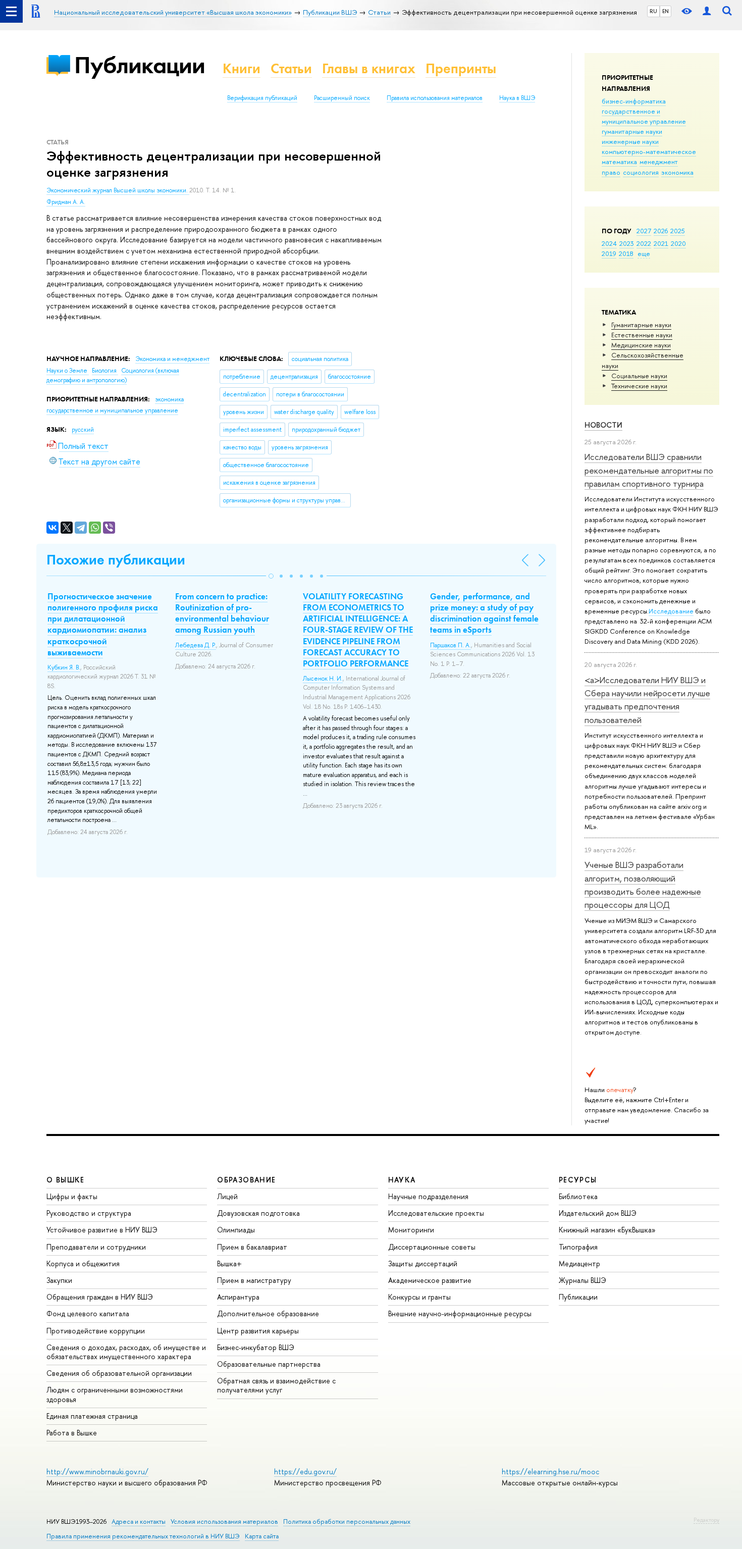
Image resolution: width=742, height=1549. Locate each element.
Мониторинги (411, 1229)
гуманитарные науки (632, 131)
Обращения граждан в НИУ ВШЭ (99, 1297)
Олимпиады (236, 1229)
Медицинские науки (641, 344)
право (611, 172)
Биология (105, 371)
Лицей (227, 1196)
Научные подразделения (428, 1196)
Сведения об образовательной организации (119, 1373)
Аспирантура (238, 1297)
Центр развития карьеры (258, 1330)
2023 (626, 243)
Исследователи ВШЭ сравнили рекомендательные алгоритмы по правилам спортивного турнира (649, 470)
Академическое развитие (429, 1280)
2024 (609, 243)
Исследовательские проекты (436, 1213)
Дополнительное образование (268, 1313)
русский (83, 430)
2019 (609, 253)
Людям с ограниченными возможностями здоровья (114, 1394)
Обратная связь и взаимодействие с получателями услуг (276, 1385)
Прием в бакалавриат (252, 1247)
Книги (241, 68)
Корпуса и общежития (83, 1263)
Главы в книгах (368, 68)
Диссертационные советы (431, 1247)
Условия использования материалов (224, 1521)
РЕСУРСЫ (578, 1179)
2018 (626, 253)
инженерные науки (630, 141)
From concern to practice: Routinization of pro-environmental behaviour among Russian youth (222, 613)
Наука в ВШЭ (517, 98)
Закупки (59, 1280)
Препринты (461, 68)
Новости (603, 425)
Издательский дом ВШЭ (598, 1213)
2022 (644, 243)
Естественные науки (641, 334)
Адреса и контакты (139, 1521)
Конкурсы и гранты (419, 1297)
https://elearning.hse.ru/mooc (550, 1471)
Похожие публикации (115, 560)
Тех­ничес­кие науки (639, 385)
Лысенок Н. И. (323, 679)
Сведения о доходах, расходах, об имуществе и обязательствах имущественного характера (126, 1352)
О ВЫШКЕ (65, 1179)
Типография (578, 1247)
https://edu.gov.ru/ (305, 1471)
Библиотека (578, 1196)
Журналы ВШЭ (582, 1280)
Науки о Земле (67, 371)
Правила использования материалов (435, 98)
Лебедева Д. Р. (195, 645)
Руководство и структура (88, 1213)
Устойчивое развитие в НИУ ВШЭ (101, 1229)
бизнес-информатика (634, 101)
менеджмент (659, 161)
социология (641, 172)
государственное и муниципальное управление (644, 116)
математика (619, 161)
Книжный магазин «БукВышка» (607, 1229)
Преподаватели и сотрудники (96, 1247)
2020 (678, 243)
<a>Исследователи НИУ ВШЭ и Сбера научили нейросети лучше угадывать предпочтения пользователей (647, 700)
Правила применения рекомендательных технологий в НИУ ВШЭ (143, 1536)
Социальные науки (639, 375)
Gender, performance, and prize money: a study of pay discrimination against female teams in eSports (484, 613)
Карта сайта (262, 1536)
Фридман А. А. (65, 202)
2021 (661, 243)
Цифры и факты (71, 1196)
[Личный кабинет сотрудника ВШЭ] (706, 11)
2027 (644, 230)
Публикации (139, 64)
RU (653, 11)
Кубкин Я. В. (63, 667)
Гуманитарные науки (641, 324)
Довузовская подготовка (258, 1213)
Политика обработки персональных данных (346, 1521)
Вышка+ (229, 1263)
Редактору (706, 1519)
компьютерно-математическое (649, 151)
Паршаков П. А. (450, 645)
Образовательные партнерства (269, 1364)
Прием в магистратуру (254, 1280)
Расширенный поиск (342, 98)
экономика (677, 172)
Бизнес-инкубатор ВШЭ (255, 1347)
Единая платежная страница (92, 1416)
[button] (271, 576)
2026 (661, 230)
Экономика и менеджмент (172, 359)
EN (665, 11)
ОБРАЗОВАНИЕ (246, 1179)
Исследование (671, 610)
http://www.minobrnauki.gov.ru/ (97, 1471)
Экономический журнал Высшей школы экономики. (117, 190)
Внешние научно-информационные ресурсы (460, 1313)
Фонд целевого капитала (87, 1313)
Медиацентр (579, 1263)
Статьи (291, 68)
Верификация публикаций (262, 98)
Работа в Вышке (71, 1432)
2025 (677, 230)
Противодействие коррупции (95, 1330)
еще (644, 253)
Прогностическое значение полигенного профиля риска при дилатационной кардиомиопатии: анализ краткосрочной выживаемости (102, 624)
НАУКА (402, 1179)
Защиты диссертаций (422, 1263)
